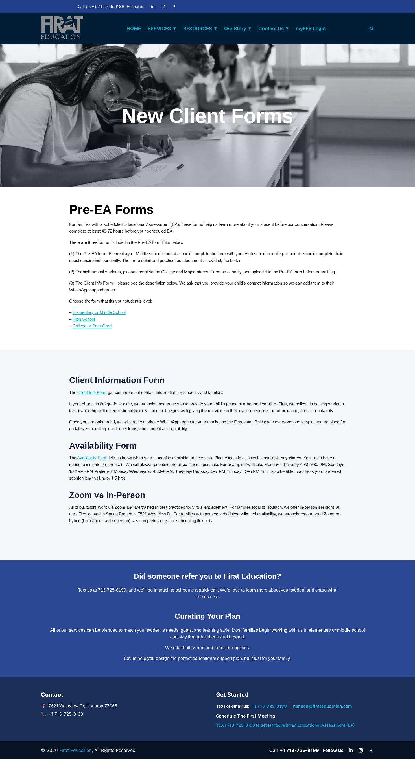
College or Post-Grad (92, 325)
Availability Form (92, 457)
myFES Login (311, 28)
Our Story (235, 28)
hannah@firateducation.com (322, 706)
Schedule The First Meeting (245, 716)
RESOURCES (197, 28)
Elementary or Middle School (99, 312)
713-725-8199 (112, 590)
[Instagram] (163, 6)
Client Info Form (92, 392)
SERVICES (159, 28)
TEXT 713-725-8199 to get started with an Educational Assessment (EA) (285, 725)
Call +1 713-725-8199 (294, 750)
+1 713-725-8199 (269, 706)
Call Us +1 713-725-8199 (101, 6)
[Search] (371, 28)
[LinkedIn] (152, 6)
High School (84, 319)
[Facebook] (174, 6)
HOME (133, 28)
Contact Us (271, 28)
